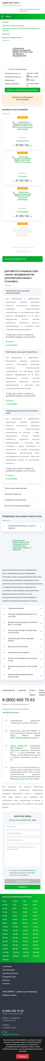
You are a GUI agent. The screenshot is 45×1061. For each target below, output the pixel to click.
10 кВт (24, 908)
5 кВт (24, 901)
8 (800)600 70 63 (18, 700)
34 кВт (4, 919)
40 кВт (14, 919)
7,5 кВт (25, 905)
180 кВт (25, 930)
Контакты (6, 984)
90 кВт (35, 923)
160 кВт (15, 930)
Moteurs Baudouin (23, 738)
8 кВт (35, 905)
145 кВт (35, 927)
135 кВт (25, 927)
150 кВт (5, 930)
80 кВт (24, 923)
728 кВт (5, 949)
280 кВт (35, 934)
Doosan (37, 733)
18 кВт (24, 912)
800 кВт (15, 949)
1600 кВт (5, 956)
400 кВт (35, 938)
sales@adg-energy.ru (10, 712)
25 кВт (14, 916)
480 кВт (15, 941)
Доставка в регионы (10, 973)
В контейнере (11, 345)
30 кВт (24, 916)
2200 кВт (36, 956)
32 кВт (35, 916)
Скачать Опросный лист (22, 820)
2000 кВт (25, 956)
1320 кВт (25, 952)
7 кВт (14, 905)
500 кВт (25, 941)
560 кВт (15, 945)
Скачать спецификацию (17, 69)
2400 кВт (5, 960)
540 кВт (5, 945)
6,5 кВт (5, 905)
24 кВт (4, 916)
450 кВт (5, 941)
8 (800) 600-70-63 (10, 3)
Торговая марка (8, 970)
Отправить (22, 887)
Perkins (25, 735)
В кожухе (10, 342)
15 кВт (4, 912)
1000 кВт (36, 949)
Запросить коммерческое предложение (22, 90)
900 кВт (25, 949)
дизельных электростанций (27, 779)
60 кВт (35, 919)
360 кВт (25, 938)
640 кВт (35, 945)
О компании (6, 966)
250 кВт (25, 934)
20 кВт (35, 912)
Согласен (22, 1056)
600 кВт (25, 945)
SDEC (12, 738)
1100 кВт (5, 952)
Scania (37, 735)
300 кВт (5, 938)
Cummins (29, 733)
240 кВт (15, 934)
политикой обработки (27, 870)
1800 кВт (15, 956)
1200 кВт (15, 952)
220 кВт (5, 934)
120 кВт (15, 927)
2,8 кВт (15, 901)
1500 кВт (36, 952)
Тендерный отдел (9, 977)
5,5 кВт (35, 901)
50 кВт (24, 919)
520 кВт (35, 941)
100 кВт (5, 927)
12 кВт (35, 908)
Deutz (12, 735)
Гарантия (5, 980)
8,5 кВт (5, 908)
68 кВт (14, 923)
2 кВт (4, 901)
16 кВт (14, 912)
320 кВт (15, 938)
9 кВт (14, 908)
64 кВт (4, 923)
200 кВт (35, 930)
